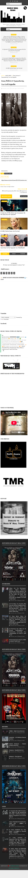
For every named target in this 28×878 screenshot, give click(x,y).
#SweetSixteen (13, 347)
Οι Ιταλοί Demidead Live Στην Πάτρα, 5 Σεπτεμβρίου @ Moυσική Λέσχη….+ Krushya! (17, 831)
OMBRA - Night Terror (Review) (16, 731)
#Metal (21, 347)
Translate (6, 319)
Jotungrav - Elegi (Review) (15, 756)
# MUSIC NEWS (8, 173)
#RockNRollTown (6, 347)
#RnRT (23, 346)
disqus (14, 253)
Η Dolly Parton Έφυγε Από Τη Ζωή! (14, 68)
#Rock (18, 347)
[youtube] (17, 1)
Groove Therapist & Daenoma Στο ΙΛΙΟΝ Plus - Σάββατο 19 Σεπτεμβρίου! (17, 823)
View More (24, 196)
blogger (5, 253)
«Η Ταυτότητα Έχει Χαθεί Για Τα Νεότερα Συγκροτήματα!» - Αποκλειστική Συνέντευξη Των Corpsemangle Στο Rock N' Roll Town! (17, 631)
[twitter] (15, 1)
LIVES (14, 56)
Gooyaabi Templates (14, 868)
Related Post (6, 196)
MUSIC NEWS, (21, 88)
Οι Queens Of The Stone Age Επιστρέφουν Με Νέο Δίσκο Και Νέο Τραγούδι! (14, 50)
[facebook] (10, 1)
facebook (22, 253)
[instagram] (13, 1)
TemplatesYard (15, 865)
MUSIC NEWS (13, 47)
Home (2, 75)
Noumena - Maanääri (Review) (16, 750)
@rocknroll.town (6, 337)
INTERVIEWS (13, 34)
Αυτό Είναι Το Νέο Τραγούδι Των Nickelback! (13, 248)
